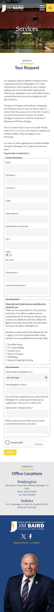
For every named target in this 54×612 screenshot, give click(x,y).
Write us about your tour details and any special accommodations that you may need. (25, 422)
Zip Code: (10, 260)
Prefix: (9, 163)
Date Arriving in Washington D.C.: (19, 372)
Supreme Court (14, 351)
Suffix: (8, 201)
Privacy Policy (21, 543)
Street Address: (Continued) (17, 226)
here (10, 118)
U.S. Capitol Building (16, 348)
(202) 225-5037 (30, 492)
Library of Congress (15, 354)
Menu (42, 7)
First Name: (11, 175)
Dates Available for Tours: (16, 385)
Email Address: (12, 273)
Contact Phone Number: (16, 285)
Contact (35, 543)
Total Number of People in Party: (19, 408)
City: (8, 239)
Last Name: (11, 188)
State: (9, 252)
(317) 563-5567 (30, 508)
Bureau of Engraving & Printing (20, 360)
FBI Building (13, 357)
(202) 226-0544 (29, 495)
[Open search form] (50, 8)
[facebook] (30, 537)
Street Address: (12, 214)
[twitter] (23, 537)
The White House (15, 345)
